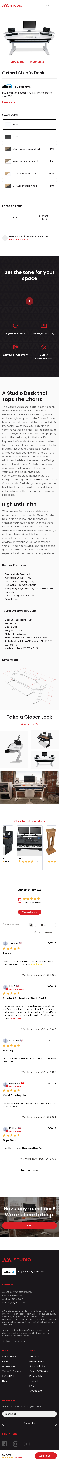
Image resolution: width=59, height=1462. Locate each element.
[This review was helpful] (48, 1117)
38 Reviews (18, 1458)
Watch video (37, 62)
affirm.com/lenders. (20, 1336)
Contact (34, 1381)
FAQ (32, 1386)
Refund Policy (37, 1361)
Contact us (29, 1225)
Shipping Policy (37, 1366)
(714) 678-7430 (18, 1303)
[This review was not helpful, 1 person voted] (53, 1117)
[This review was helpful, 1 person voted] (48, 975)
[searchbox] (15, 925)
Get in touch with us (18, 239)
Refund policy (9, 1376)
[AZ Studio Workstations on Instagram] (15, 1444)
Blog (4, 1381)
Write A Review (29, 912)
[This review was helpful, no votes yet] (48, 1029)
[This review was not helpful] (53, 1158)
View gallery (17, 62)
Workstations (9, 1356)
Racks (5, 1361)
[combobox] (45, 932)
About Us (35, 1356)
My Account (36, 1391)
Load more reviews (29, 1170)
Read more (16, 1018)
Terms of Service (11, 1371)
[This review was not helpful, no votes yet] (53, 975)
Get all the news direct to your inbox (21, 1407)
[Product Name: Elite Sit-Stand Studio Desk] (30, 848)
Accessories (8, 1366)
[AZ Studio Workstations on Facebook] (4, 1444)
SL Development (17, 1341)
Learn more (8, 102)
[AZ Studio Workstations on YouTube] (27, 1444)
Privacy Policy (37, 1376)
